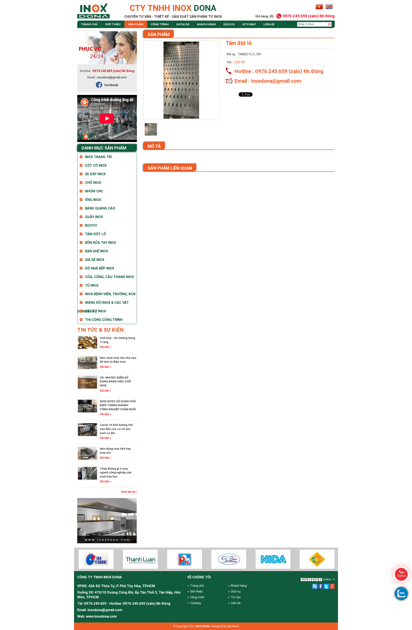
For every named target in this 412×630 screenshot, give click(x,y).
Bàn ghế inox (96, 251)
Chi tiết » (105, 347)
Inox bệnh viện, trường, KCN (110, 294)
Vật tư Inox (95, 311)
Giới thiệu (113, 24)
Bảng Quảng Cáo (100, 208)
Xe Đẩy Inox (95, 174)
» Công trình (195, 597)
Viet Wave (233, 626)
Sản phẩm (135, 24)
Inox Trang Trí (98, 157)
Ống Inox (93, 200)
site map (249, 24)
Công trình (160, 24)
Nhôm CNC (94, 191)
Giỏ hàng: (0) (264, 16)
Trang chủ (89, 24)
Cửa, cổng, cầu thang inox (109, 277)
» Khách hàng (237, 586)
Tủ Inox (91, 285)
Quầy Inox (94, 217)
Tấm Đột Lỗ (95, 234)
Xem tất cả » (129, 491)
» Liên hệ (234, 603)
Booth (91, 225)
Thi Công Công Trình (104, 319)
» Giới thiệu (195, 591)
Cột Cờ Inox (96, 165)
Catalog (182, 24)
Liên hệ (269, 24)
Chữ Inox (93, 182)
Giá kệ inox (94, 259)
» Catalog (194, 603)
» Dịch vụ (234, 591)
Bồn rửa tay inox (100, 242)
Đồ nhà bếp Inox (99, 268)
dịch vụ (229, 24)
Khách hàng (206, 24)
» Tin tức (234, 597)
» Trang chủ (195, 586)
